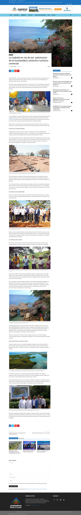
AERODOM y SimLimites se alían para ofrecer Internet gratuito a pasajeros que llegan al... (62, 75)
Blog (49, 15)
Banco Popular (55, 2)
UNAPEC (60, 2)
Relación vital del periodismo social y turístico (41, 432)
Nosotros (16, 15)
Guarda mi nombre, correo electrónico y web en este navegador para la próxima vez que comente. (28, 483)
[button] (70, 15)
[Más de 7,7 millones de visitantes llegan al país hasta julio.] (43, 445)
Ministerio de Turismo (20, 2)
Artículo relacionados (13, 438)
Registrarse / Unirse (21, 0)
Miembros (23, 15)
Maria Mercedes (56, 77)
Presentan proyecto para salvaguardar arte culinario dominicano (17, 433)
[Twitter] (69, 4)
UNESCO (11, 119)
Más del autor (21, 438)
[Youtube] (71, 4)
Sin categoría (14, 17)
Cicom (37, 2)
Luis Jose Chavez (13, 66)
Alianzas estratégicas (12, 2)
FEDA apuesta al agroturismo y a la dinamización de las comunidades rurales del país (62, 91)
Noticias (30, 15)
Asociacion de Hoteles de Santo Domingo (45, 2)
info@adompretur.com (35, 505)
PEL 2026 (53, 15)
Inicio (11, 15)
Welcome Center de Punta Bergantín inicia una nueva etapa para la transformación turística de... (62, 83)
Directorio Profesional (40, 15)
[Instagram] (67, 4)
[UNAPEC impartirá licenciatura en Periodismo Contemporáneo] (29, 445)
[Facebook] (65, 4)
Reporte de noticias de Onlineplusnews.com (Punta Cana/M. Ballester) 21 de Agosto (14, 451)
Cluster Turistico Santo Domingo (30, 2)
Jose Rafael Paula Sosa (57, 102)
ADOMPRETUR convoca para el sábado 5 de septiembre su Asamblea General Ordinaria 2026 (62, 108)
